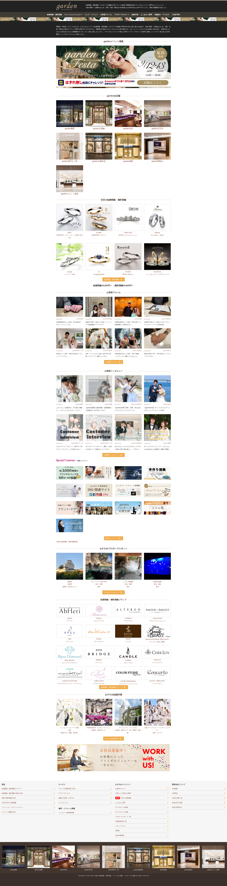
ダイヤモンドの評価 (121, 879)
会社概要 (175, 856)
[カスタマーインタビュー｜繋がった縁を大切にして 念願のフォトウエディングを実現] (98, 494)
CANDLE (128, 727)
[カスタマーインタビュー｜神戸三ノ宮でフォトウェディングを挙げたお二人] (69, 494)
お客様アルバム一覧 (113, 429)
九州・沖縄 (98, 651)
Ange (69, 706)
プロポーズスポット (121, 14)
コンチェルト (157, 750)
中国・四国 (128, 651)
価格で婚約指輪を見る (9, 865)
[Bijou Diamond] (69, 719)
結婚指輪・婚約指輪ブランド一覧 (113, 754)
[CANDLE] (128, 719)
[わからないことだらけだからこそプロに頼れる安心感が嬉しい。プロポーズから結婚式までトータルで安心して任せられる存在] (128, 494)
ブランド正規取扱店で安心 (67, 856)
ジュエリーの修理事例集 (66, 880)
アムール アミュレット (157, 688)
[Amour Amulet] (157, 677)
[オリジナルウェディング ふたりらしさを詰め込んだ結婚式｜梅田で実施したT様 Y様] (157, 494)
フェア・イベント (91, 14)
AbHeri (69, 685)
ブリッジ (99, 729)
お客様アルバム (106, 14)
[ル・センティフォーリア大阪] (69, 779)
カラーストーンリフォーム (128, 751)
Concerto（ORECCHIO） (157, 748)
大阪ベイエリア (157, 800)
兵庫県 (70, 651)
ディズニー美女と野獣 (157, 709)
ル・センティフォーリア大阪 (69, 795)
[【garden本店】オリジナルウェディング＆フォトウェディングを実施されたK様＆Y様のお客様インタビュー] (157, 455)
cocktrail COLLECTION (69, 748)
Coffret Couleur (99, 748)
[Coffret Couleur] (98, 740)
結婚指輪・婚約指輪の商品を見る (12, 860)
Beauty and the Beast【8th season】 (157, 706)
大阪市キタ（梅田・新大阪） (69, 800)
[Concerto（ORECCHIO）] (157, 740)
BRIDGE (99, 727)
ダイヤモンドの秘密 (121, 874)
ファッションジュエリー (73, 14)
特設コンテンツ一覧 (113, 605)
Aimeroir (99, 685)
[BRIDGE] (98, 719)
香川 (128, 654)
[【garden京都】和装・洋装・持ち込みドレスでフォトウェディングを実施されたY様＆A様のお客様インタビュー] (128, 455)
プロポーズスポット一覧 (113, 659)
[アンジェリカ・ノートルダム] (128, 779)
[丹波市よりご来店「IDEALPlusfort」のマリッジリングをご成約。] (69, 405)
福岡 (98, 654)
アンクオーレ (99, 708)
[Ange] (69, 698)
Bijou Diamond (69, 727)
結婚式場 (135, 14)
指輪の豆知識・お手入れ (66, 865)
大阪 (69, 797)
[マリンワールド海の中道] (98, 633)
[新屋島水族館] (157, 633)
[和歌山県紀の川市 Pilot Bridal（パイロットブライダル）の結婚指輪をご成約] (157, 405)
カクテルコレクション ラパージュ (69, 750)
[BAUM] (128, 698)
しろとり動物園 (128, 649)
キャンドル (128, 730)
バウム (128, 708)
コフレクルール (99, 750)
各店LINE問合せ (177, 874)
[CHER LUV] (157, 719)
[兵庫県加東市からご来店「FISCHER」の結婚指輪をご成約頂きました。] (128, 374)
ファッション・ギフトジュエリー (12, 874)
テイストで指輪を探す (9, 879)
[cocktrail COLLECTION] (69, 740)
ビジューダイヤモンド (70, 730)
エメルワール (99, 688)
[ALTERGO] (128, 677)
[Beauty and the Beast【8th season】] (157, 698)
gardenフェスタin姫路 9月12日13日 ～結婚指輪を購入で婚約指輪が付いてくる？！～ (113, 19)
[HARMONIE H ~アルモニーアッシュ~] (98, 779)
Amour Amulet (157, 685)
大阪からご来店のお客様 (123, 860)
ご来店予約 (176, 14)
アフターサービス (64, 860)
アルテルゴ (128, 688)
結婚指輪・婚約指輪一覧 (113, 346)
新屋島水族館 (157, 649)
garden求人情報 (177, 870)
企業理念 (175, 860)
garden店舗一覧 (177, 865)
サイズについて (63, 870)
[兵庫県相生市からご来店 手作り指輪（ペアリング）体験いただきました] (128, 405)
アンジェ (69, 708)
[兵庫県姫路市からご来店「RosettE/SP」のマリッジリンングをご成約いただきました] (69, 374)
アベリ (70, 688)
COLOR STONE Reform (128, 748)
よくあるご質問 (146, 14)
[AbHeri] (69, 677)
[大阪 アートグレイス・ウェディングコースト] (157, 779)
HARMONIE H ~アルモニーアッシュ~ (99, 795)
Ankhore (99, 706)
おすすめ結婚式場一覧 (113, 806)
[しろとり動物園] (128, 633)
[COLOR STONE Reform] (128, 740)
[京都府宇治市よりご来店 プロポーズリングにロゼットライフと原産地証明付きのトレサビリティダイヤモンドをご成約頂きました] (157, 374)
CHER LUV (157, 727)
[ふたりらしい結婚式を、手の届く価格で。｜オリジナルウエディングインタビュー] (69, 455)
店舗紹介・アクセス (162, 14)
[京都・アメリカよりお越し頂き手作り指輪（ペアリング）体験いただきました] (98, 405)
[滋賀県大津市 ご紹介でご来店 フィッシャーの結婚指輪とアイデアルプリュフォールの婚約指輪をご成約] (98, 374)
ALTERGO (128, 685)
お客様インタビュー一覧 (113, 522)
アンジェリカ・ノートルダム (128, 795)
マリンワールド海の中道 (99, 649)
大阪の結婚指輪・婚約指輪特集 (67, 609)
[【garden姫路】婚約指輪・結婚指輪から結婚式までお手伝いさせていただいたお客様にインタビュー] (98, 455)
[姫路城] (69, 633)
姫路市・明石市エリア (70, 654)
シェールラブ (157, 729)
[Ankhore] (98, 698)
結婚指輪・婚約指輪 (54, 14)
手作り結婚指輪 (126, 865)
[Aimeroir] (98, 677)
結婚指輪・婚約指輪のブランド (12, 856)
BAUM (128, 706)
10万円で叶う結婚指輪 (9, 870)
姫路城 (70, 649)
